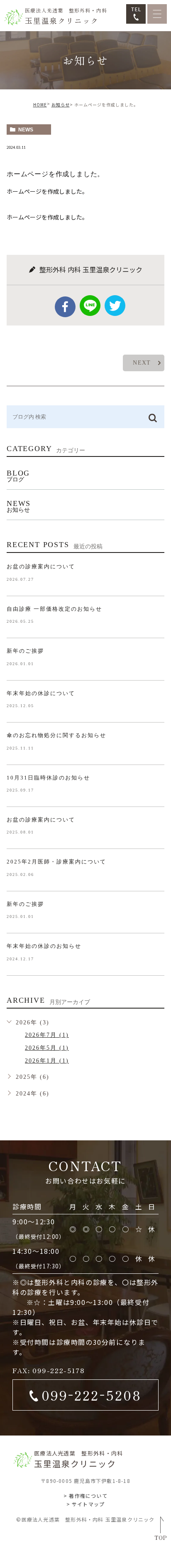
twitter (115, 305)
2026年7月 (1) (47, 1035)
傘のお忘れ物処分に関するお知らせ (56, 735)
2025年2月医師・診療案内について (56, 861)
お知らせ (60, 104)
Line (90, 305)
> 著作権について (85, 1496)
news (25, 130)
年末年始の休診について (41, 693)
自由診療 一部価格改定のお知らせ (54, 608)
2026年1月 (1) (47, 1061)
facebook (65, 306)
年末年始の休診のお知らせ (44, 946)
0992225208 (92, 1393)
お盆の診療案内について (41, 566)
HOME (40, 104)
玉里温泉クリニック (66, 16)
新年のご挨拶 (25, 651)
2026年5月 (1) (47, 1048)
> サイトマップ (85, 1503)
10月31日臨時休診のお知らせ (48, 777)
